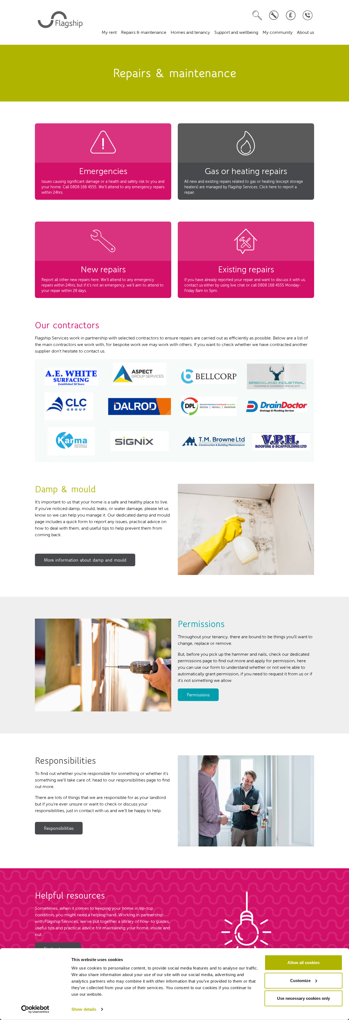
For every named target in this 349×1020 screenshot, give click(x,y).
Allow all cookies (303, 962)
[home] (61, 22)
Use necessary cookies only (303, 998)
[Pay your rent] (290, 15)
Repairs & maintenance (143, 33)
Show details (83, 1009)
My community (278, 33)
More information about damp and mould (85, 560)
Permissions (198, 694)
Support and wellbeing (236, 33)
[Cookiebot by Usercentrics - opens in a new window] (35, 1009)
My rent (109, 33)
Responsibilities (59, 828)
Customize (300, 980)
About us (305, 33)
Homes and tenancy (190, 33)
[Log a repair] (274, 15)
